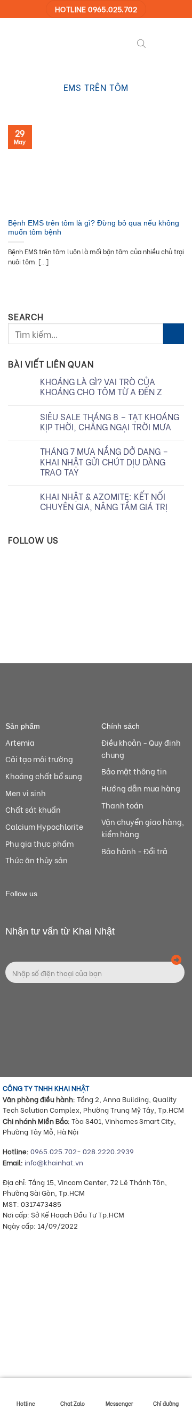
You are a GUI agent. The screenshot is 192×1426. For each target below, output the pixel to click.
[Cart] (178, 42)
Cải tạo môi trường (39, 758)
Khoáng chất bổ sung (43, 775)
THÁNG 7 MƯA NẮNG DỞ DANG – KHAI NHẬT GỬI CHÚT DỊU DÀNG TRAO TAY (104, 461)
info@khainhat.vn (54, 1162)
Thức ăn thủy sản (36, 859)
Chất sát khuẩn (33, 809)
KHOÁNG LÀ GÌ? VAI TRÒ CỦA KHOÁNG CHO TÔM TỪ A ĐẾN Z (101, 386)
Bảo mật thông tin (134, 771)
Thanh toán (122, 805)
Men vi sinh (25, 792)
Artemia (20, 742)
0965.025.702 (53, 1151)
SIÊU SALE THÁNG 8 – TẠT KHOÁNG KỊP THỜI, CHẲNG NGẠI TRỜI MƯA (109, 421)
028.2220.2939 (108, 1151)
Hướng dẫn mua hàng (140, 788)
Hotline (26, 1403)
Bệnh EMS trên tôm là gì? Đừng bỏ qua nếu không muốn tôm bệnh (93, 228)
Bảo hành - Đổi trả (134, 850)
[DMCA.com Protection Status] (83, 1362)
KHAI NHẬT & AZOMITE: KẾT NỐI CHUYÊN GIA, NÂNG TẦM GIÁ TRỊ (103, 501)
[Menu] (159, 42)
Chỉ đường (166, 1403)
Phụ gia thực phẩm (39, 843)
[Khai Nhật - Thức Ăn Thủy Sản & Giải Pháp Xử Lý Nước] (48, 42)
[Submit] (173, 333)
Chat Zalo (72, 1403)
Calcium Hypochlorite (44, 826)
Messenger (119, 1403)
